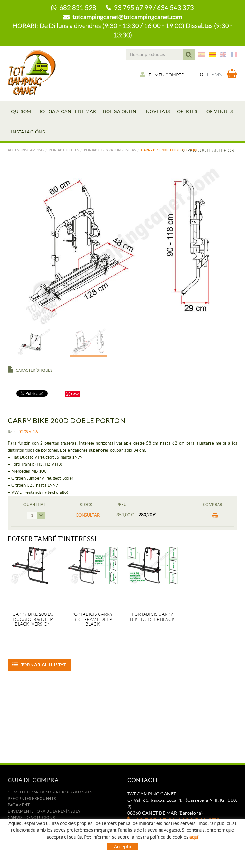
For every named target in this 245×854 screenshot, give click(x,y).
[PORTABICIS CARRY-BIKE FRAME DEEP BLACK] (93, 575)
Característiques (34, 370)
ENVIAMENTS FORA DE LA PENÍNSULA (44, 811)
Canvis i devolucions (31, 817)
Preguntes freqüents (32, 798)
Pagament (19, 805)
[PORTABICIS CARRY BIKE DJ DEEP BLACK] (152, 575)
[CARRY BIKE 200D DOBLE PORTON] (120, 245)
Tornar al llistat (43, 664)
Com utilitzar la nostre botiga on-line (51, 792)
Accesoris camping (26, 150)
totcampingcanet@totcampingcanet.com (127, 16)
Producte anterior (210, 150)
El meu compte (166, 74)
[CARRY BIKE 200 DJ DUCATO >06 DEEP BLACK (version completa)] (33, 575)
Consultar (88, 515)
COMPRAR (212, 518)
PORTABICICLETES (64, 150)
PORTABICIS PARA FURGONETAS (110, 150)
